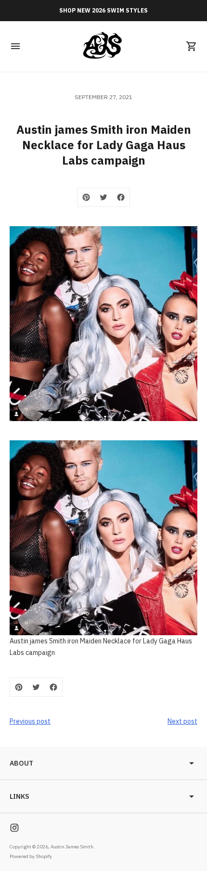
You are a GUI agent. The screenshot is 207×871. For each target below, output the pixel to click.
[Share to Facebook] (120, 197)
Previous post (30, 721)
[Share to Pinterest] (86, 197)
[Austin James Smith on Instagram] (14, 828)
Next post (182, 721)
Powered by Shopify (31, 856)
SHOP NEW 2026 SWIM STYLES (103, 10)
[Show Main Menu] (15, 46)
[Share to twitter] (103, 197)
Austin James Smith (72, 847)
